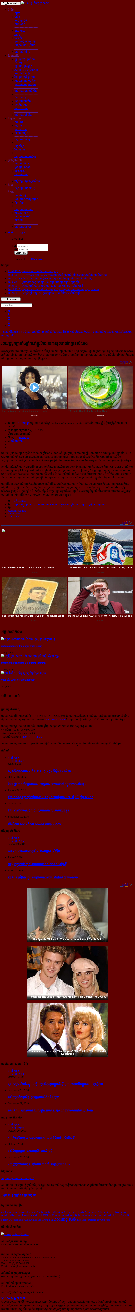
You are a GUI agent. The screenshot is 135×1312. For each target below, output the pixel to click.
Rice (79, 1219)
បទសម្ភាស (19, 170)
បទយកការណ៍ (21, 174)
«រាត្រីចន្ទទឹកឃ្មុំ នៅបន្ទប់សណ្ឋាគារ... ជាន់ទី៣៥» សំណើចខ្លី (41, 1137)
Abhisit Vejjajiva (45, 1212)
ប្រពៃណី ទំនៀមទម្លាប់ (25, 84)
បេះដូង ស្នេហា (21, 108)
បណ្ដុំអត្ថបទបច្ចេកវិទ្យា (25, 156)
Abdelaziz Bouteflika (11, 1215)
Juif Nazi (105, 1219)
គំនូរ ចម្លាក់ (19, 62)
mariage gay (94, 1219)
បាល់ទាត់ (19, 122)
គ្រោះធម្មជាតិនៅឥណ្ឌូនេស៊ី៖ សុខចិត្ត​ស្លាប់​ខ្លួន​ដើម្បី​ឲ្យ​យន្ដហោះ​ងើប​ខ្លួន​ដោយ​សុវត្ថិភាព (55, 1084)
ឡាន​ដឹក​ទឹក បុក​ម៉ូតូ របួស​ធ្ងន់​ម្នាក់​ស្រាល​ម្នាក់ (18, 680)
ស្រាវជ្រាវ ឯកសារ (22, 167)
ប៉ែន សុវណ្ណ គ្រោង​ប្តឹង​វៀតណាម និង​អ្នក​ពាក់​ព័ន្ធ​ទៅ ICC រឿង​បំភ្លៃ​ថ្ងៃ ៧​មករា (50, 797)
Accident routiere (17, 510)
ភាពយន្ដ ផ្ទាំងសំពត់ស (25, 80)
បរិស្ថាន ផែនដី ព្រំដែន (24, 45)
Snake (84, 1219)
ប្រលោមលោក (21, 213)
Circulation (13, 516)
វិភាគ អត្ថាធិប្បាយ (22, 163)
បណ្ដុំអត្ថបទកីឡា (22, 139)
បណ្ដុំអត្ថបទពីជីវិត (23, 114)
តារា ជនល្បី (20, 195)
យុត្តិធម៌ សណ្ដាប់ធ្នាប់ (98, 504)
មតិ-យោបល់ (17, 441)
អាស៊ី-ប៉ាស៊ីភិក (21, 20)
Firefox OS (6, 1219)
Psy (118, 1214)
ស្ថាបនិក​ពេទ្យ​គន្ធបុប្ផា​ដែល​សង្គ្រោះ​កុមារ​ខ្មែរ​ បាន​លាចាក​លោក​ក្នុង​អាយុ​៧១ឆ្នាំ (50, 1110)
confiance (6, 1212)
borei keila (18, 1219)
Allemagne (30, 1212)
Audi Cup (59, 1215)
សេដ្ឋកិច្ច (18, 38)
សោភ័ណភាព (20, 104)
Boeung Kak (64, 1219)
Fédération (102, 1212)
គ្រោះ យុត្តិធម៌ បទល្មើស (25, 41)
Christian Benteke (62, 1212)
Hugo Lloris (77, 1212)
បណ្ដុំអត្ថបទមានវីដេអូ (24, 188)
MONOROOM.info (55, 719)
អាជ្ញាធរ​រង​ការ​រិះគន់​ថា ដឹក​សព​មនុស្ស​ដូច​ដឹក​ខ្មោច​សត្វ (21, 646)
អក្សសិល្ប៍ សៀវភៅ (23, 73)
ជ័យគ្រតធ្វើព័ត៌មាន (23, 209)
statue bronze (18, 1212)
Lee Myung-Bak (45, 1219)
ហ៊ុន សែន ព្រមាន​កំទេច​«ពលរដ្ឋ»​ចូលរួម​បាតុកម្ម (34, 823)
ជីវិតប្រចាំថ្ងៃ (20, 97)
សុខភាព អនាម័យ (23, 101)
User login (19, 232)
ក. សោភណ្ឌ (24, 423)
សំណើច (18, 220)
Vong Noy (126, 1215)
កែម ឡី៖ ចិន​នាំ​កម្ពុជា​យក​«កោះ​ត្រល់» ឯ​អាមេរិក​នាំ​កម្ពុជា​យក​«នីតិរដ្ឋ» (47, 784)
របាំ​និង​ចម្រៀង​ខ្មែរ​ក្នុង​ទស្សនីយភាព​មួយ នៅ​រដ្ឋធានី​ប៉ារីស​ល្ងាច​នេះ (44, 877)
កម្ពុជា (17, 13)
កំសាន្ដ (11, 191)
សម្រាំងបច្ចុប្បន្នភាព (23, 504)
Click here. (37, 259)
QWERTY (111, 1215)
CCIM (102, 1214)
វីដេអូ (10, 184)
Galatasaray (81, 1215)
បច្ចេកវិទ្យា (19, 146)
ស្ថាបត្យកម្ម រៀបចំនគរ (25, 59)
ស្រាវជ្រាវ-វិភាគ (15, 160)
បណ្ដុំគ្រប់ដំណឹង (22, 51)
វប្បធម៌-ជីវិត (13, 55)
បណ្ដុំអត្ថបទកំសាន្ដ (23, 226)
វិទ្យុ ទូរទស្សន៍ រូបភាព (24, 77)
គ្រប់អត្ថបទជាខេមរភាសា (46, 504)
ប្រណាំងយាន (20, 129)
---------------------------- (26, 27)
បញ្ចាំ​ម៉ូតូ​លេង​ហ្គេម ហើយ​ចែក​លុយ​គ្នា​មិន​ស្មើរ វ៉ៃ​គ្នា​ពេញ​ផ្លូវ (23, 663)
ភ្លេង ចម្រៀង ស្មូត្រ (23, 66)
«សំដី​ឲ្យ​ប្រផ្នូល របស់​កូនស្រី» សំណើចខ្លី (30, 1150)
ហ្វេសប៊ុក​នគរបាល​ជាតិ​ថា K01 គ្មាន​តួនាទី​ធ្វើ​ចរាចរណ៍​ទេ (39, 770)
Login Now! (21, 253)
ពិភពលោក (19, 24)
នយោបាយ (19, 30)
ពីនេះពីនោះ (20, 202)
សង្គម (17, 34)
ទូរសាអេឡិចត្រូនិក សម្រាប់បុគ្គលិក (20, 1195)
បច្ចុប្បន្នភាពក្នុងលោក (69, 504)
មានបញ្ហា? (24, 437)
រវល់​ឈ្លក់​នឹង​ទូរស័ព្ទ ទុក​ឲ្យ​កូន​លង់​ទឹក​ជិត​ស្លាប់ (33, 1097)
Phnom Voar (90, 1212)
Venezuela (93, 1215)
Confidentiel (30, 1219)
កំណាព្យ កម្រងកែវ (23, 216)
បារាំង (17, 16)
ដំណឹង (11, 9)
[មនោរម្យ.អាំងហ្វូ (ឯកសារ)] (35, 3)
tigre (109, 1212)
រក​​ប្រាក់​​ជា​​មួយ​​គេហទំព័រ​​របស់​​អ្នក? (17, 1178)
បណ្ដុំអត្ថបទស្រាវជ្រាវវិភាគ (27, 181)
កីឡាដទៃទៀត (21, 133)
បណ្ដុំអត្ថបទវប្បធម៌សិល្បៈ (26, 90)
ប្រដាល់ (18, 125)
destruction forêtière (31, 1215)
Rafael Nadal (48, 1214)
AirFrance (69, 1215)
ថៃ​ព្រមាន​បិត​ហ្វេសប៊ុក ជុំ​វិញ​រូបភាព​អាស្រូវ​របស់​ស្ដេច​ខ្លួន (38, 810)
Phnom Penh (14, 513)
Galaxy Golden (119, 1212)
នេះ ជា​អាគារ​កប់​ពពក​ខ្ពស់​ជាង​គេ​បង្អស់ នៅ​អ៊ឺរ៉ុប (34, 851)
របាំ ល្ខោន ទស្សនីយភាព (26, 69)
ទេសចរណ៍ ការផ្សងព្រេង (26, 199)
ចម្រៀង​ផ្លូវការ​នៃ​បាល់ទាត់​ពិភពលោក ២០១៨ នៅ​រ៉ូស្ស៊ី (37, 864)
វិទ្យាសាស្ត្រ (19, 149)
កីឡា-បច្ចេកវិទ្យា (15, 118)
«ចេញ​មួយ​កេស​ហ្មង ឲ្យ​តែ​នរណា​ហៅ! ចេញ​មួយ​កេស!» (39, 1164)
